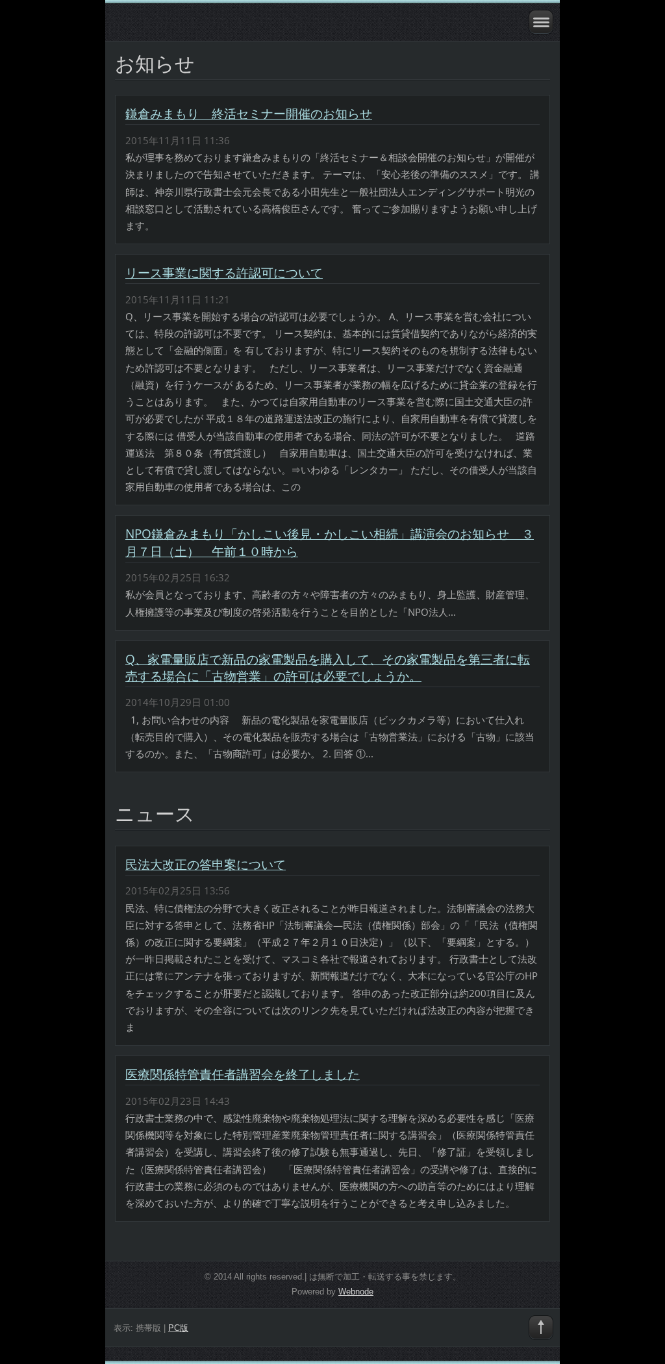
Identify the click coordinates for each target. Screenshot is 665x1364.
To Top (541, 1327)
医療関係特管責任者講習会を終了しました (242, 1074)
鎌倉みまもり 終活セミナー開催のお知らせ (248, 113)
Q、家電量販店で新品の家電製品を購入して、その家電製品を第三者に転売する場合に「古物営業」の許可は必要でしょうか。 (327, 668)
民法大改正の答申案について (205, 864)
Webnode (355, 1291)
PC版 (178, 1328)
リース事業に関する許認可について (224, 272)
